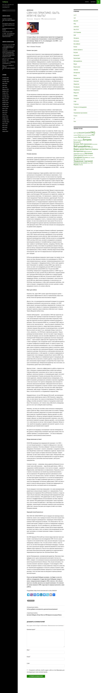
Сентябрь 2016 (5, 81)
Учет (75, 121)
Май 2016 (4, 85)
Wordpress (76, 38)
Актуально (76, 41)
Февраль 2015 (5, 98)
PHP (75, 35)
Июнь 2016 (4, 83)
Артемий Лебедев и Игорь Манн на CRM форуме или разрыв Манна (44, 614)
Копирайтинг (77, 78)
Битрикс (76, 52)
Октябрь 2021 (5, 79)
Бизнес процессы (78, 49)
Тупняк (81, 159)
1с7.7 (75, 15)
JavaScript (76, 26)
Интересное (30, 10)
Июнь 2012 (4, 127)
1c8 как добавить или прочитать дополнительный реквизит (42, 608)
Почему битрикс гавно (7, 31)
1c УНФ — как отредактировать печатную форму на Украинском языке (8, 35)
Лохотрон (76, 81)
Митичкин (89, 153)
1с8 (74, 18)
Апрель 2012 (5, 131)
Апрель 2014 (5, 116)
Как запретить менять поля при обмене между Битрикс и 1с (8, 25)
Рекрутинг (76, 92)
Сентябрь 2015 (5, 96)
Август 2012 (5, 123)
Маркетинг (76, 84)
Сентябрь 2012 (5, 121)
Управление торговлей (83, 161)
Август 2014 (5, 108)
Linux (79, 135)
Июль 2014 (4, 110)
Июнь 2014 (4, 112)
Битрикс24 (76, 55)
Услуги (87, 1)
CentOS (87, 133)
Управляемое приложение (80, 112)
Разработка (76, 90)
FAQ (75, 23)
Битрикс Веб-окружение (83, 144)
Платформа (77, 87)
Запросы (95, 149)
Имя (28, 650)
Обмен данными (78, 155)
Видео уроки (77, 67)
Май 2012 (4, 129)
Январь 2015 (5, 100)
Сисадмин (76, 98)
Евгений (4, 61)
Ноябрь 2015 (5, 93)
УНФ (75, 110)
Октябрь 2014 (5, 106)
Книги (75, 75)
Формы (76, 164)
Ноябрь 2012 (5, 117)
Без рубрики (77, 44)
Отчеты (86, 155)
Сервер (75, 95)
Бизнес (75, 46)
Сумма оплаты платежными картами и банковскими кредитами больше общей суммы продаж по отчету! (8, 53)
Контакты (93, 1)
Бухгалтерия (77, 58)
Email (29, 656)
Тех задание (77, 159)
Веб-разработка (78, 61)
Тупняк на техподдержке (80, 107)
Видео (75, 64)
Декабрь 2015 (5, 91)
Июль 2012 (4, 125)
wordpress (76, 137)
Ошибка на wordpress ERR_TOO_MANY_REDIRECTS (8, 20)
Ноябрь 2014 (5, 104)
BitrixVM (76, 21)
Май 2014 (4, 114)
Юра (3, 65)
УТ (74, 118)
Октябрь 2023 (5, 77)
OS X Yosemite (77, 32)
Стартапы (76, 104)
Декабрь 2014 (5, 102)
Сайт (28, 663)
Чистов (81, 164)
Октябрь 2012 (5, 119)
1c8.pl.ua (5, 2)
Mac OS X (76, 29)
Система (85, 157)
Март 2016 (4, 87)
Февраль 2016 (5, 89)
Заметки (76, 69)
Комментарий (31, 629)
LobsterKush (5, 50)
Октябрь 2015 (5, 94)
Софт (75, 101)
